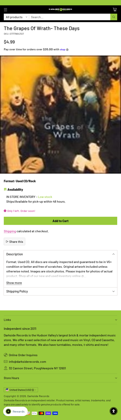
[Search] (113, 17)
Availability (15, 189)
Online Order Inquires (23, 355)
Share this (16, 241)
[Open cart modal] (114, 9)
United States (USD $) (21, 389)
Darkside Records (38, 396)
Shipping (10, 231)
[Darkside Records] (60, 9)
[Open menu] (5, 9)
